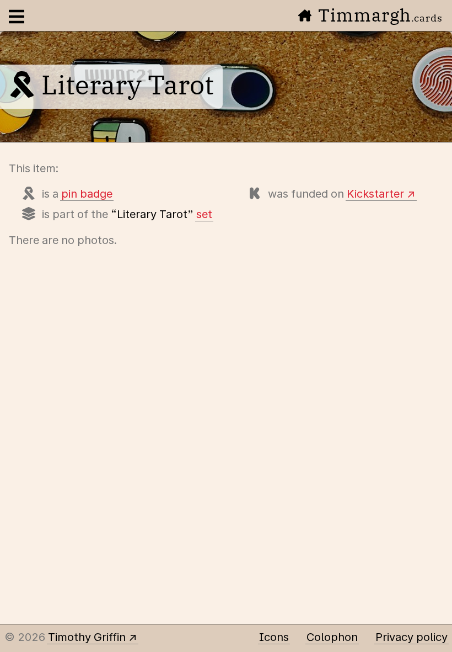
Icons (274, 637)
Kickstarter (375, 193)
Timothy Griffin (87, 637)
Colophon (332, 637)
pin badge (86, 193)
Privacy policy (411, 637)
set (204, 214)
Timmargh (380, 14)
